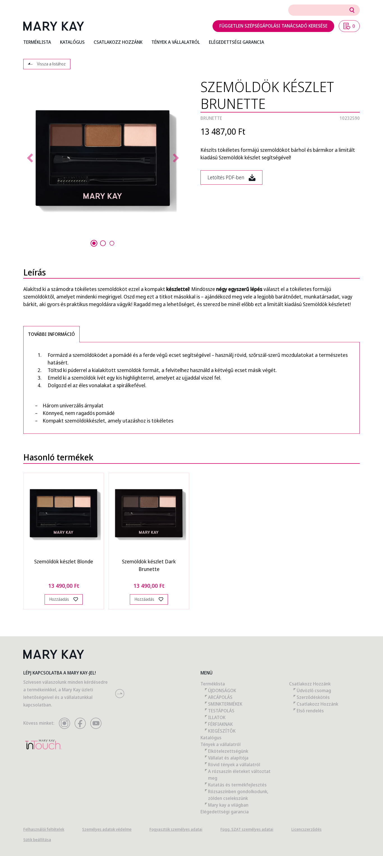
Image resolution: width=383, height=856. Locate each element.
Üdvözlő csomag (314, 690)
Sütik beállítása (37, 839)
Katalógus (211, 738)
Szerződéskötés (313, 697)
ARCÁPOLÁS (220, 697)
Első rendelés (310, 711)
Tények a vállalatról (220, 744)
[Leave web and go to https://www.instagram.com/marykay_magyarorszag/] (64, 723)
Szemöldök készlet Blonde (63, 561)
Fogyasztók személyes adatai (175, 829)
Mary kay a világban (228, 805)
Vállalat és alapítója (228, 758)
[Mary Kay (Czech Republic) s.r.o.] (53, 26)
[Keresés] (352, 10)
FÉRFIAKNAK (220, 724)
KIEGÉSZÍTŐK (222, 731)
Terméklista (212, 684)
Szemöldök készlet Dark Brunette (149, 565)
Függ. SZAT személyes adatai (246, 829)
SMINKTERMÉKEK (225, 704)
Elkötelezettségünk (228, 751)
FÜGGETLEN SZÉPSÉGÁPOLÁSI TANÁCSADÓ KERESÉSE (273, 26)
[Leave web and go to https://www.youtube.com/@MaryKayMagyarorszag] (95, 723)
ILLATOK (216, 717)
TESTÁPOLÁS (221, 711)
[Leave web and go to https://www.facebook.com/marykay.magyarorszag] (80, 723)
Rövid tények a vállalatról (234, 764)
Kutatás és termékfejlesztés (237, 785)
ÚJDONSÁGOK (222, 690)
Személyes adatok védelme (106, 829)
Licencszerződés (306, 829)
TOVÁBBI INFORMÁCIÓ (51, 334)
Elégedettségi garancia (224, 812)
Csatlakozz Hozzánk (310, 684)
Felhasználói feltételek (43, 829)
